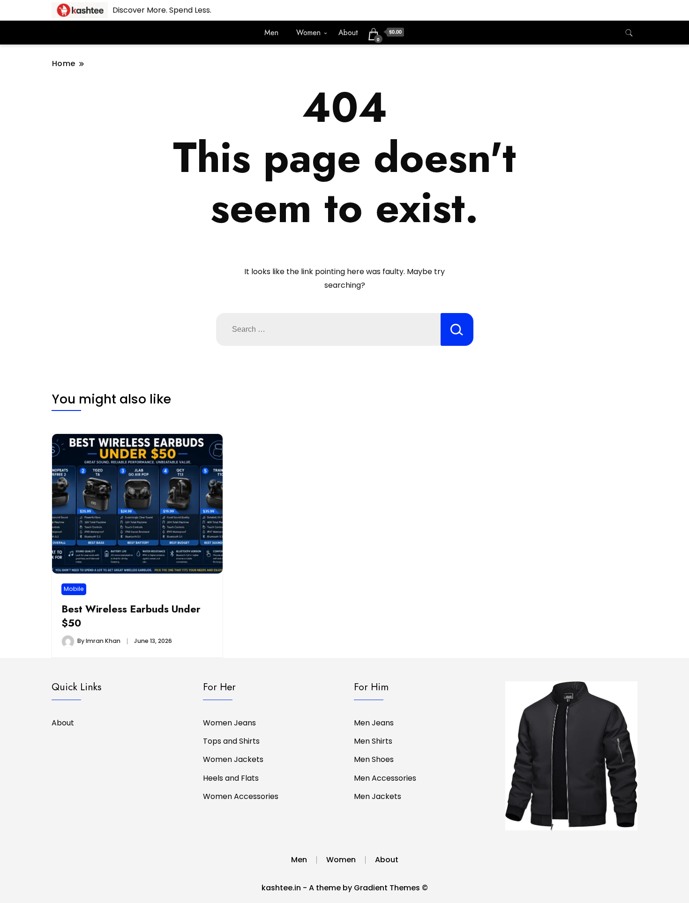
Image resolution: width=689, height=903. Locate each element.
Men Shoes (374, 759)
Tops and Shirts (231, 741)
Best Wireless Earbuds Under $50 (131, 616)
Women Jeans (229, 722)
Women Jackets (233, 759)
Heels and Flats (231, 778)
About (348, 32)
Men (271, 32)
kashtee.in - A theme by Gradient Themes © (345, 887)
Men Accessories (385, 778)
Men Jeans (374, 722)
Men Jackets (377, 796)
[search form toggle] (629, 33)
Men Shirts (373, 741)
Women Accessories (240, 796)
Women (308, 32)
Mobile (74, 589)
